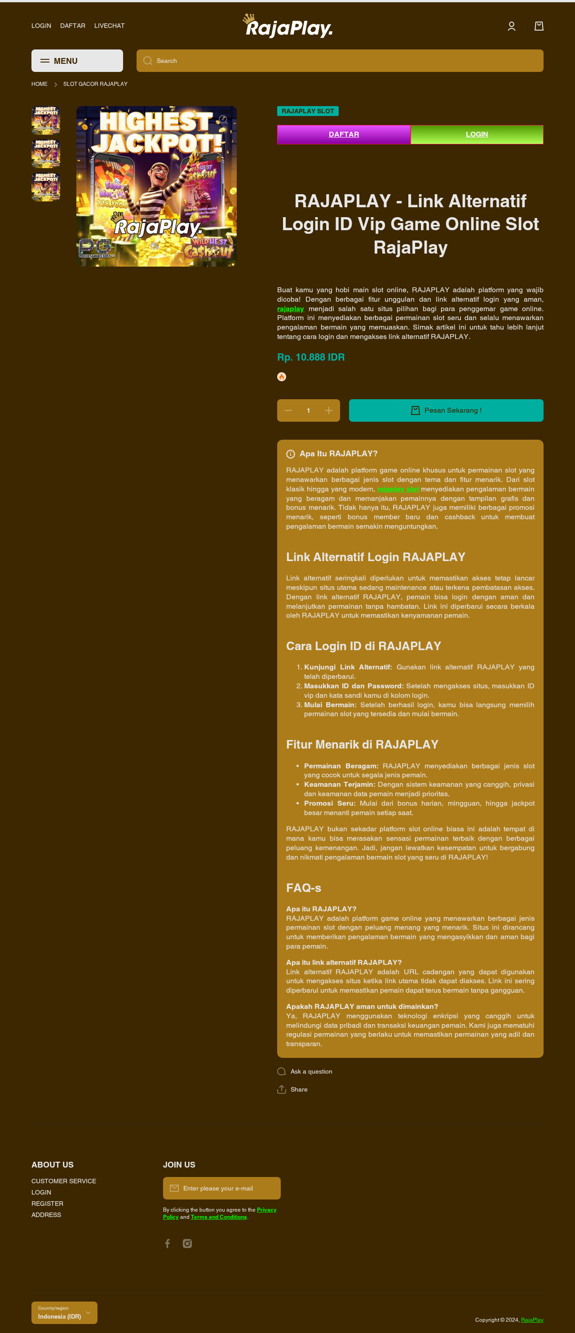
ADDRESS (46, 1214)
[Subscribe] (269, 1188)
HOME (39, 84)
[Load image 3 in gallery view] (45, 187)
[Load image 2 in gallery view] (45, 153)
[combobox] (340, 60)
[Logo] (287, 25)
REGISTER (47, 1203)
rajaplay (290, 308)
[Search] (144, 60)
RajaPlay (532, 1320)
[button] (292, 1089)
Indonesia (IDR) (59, 1316)
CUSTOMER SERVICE (63, 1181)
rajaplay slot (398, 489)
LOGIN (477, 134)
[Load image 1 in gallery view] (45, 120)
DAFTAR (344, 134)
